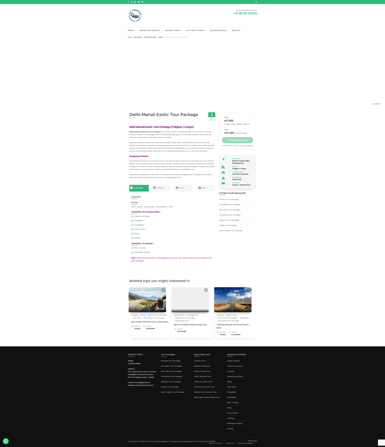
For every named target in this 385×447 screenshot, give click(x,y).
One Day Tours (200, 361)
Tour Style (235, 183)
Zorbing (230, 428)
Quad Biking (231, 397)
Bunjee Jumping (233, 361)
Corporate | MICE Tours (203, 382)
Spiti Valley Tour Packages (229, 210)
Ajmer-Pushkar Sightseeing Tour (190, 324)
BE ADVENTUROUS (217, 30)
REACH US (236, 30)
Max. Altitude (236, 177)
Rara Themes (194, 441)
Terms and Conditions (245, 443)
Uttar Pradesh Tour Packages (231, 230)
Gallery (377, 104)
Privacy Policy (252, 441)
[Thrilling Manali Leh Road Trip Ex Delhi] (233, 299)
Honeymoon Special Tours (204, 387)
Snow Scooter (232, 413)
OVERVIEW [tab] (138, 188)
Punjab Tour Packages (228, 225)
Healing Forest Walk (235, 376)
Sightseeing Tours (182, 321)
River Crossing (232, 402)
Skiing (229, 408)
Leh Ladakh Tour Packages (229, 204)
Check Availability (238, 140)
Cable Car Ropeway (235, 366)
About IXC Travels (215, 443)
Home (130, 30)
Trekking (230, 418)
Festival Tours (179, 315)
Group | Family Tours (202, 371)
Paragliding (231, 392)
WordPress (212, 441)
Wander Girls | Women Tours (205, 392)
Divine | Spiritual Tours (202, 376)
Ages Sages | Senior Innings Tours (207, 397)
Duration (235, 166)
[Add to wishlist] (163, 290)
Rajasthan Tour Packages (229, 220)
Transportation (237, 172)
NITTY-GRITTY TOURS (194, 30)
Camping (134, 315)
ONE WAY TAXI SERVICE (149, 30)
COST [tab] (181, 188)
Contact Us (229, 443)
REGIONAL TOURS (172, 30)
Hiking (142, 315)
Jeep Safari (136, 318)
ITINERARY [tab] (161, 188)
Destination (236, 159)
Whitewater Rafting (234, 423)
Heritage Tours (193, 315)
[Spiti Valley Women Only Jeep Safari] (147, 299)
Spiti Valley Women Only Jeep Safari (149, 321)
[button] (6, 441)
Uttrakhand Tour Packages (230, 215)
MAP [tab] (203, 188)
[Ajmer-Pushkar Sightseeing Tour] (190, 299)
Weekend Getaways (202, 366)
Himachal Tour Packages (229, 199)
